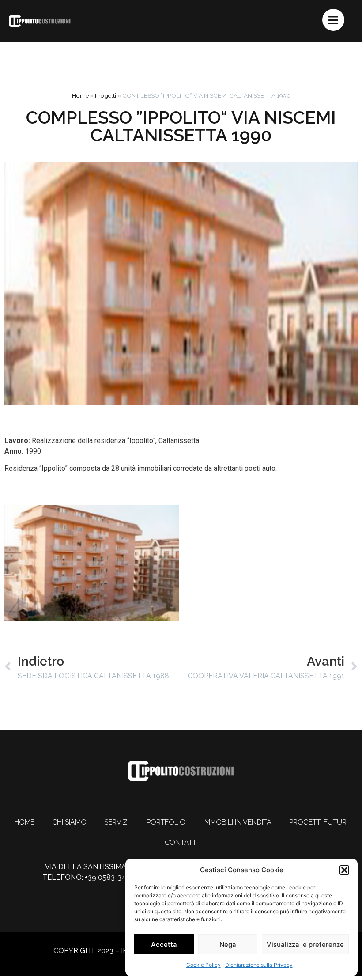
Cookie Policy (203, 964)
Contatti (181, 842)
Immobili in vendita (237, 822)
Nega (227, 944)
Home (80, 95)
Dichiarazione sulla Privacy (259, 964)
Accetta (164, 944)
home (24, 822)
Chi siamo (69, 822)
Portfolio (166, 822)
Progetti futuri (318, 822)
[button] (344, 870)
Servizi (116, 822)
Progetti (105, 95)
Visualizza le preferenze (305, 944)
